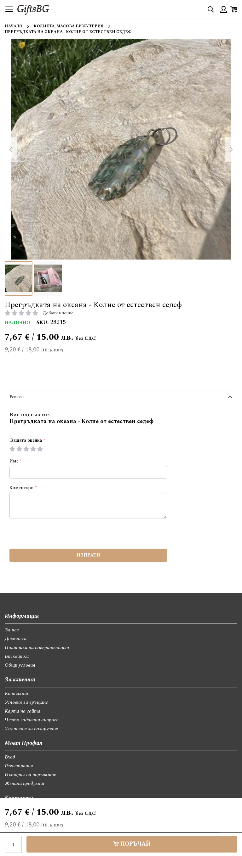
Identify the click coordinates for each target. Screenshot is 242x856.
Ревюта (17, 397)
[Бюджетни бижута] (48, 278)
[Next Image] (231, 149)
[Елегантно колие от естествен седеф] (18, 278)
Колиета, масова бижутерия (69, 26)
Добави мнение (58, 313)
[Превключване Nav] (9, 9)
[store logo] (33, 9)
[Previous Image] (11, 149)
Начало (13, 26)
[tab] (121, 398)
